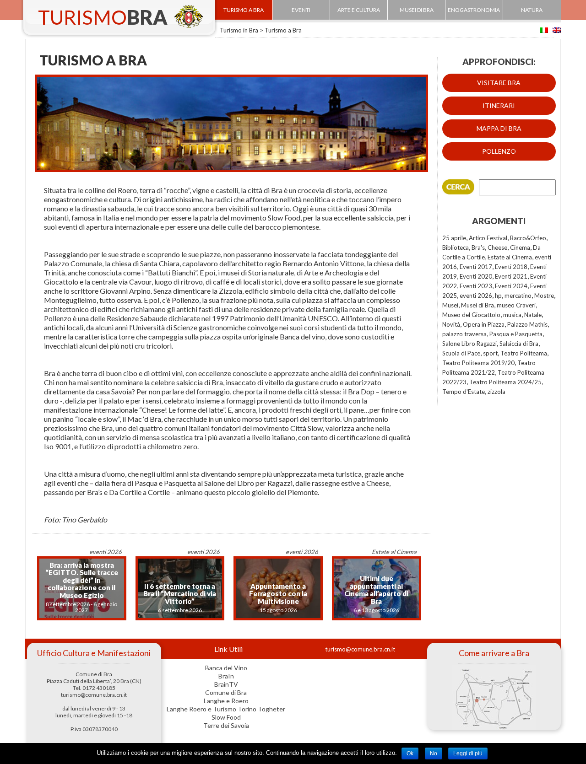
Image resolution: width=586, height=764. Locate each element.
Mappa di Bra (499, 128)
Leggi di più (468, 753)
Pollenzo (499, 151)
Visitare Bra (499, 82)
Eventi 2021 (511, 276)
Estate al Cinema (510, 257)
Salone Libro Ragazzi (469, 343)
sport (490, 353)
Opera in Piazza (484, 324)
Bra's (478, 247)
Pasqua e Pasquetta (516, 334)
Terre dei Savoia (226, 725)
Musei (450, 305)
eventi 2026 (476, 295)
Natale (533, 314)
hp (498, 295)
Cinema (520, 247)
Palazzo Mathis (527, 324)
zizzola (496, 391)
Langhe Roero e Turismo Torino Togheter (226, 709)
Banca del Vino (226, 668)
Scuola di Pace (461, 353)
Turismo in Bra (239, 30)
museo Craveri (516, 305)
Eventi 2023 (476, 286)
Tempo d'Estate (463, 391)
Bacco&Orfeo (528, 238)
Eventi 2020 (476, 276)
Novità (451, 324)
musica (512, 314)
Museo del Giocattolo (471, 314)
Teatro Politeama (523, 353)
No (433, 753)
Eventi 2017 (476, 266)
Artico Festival (488, 238)
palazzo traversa (464, 334)
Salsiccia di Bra (518, 343)
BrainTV (226, 684)
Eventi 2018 (511, 266)
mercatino (518, 295)
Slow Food (226, 717)
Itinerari (499, 105)
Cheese (497, 247)
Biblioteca (455, 247)
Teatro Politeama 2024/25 (505, 382)
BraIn (226, 676)
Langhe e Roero (226, 701)
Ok (410, 753)
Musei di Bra (477, 305)
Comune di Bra (226, 692)
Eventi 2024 (511, 286)
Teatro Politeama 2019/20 (478, 362)
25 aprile (454, 238)
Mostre (544, 295)
